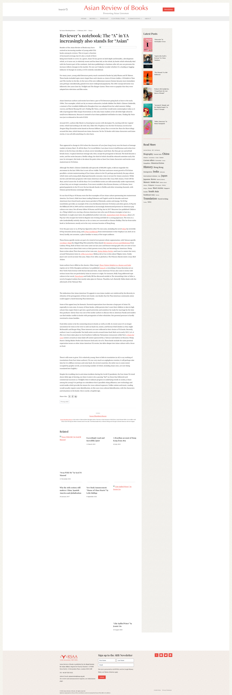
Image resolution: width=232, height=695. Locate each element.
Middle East (155, 182)
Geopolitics (146, 163)
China (165, 153)
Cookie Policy (157, 690)
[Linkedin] (170, 655)
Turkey (145, 202)
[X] (69, 396)
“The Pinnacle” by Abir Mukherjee (161, 73)
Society (145, 192)
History (148, 167)
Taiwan (157, 195)
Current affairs (149, 160)
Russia (150, 188)
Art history (157, 150)
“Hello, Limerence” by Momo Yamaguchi (160, 122)
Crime (157, 157)
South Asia (154, 191)
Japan (164, 175)
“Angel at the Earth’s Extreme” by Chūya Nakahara (160, 58)
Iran (159, 176)
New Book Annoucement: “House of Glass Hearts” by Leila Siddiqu (97, 490)
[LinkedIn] (75, 396)
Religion (145, 188)
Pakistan (145, 185)
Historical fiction (157, 163)
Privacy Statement (167, 690)
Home (84, 19)
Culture (161, 157)
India (156, 171)
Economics (158, 160)
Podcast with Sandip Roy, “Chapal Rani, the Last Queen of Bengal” (161, 91)
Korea (153, 179)
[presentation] (71, 453)
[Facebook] (72, 396)
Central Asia (157, 154)
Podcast (104, 19)
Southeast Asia (149, 195)
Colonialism (152, 157)
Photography (158, 185)
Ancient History (147, 150)
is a (115, 265)
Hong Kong (158, 167)
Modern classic (163, 182)
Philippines (151, 185)
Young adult (64, 401)
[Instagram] (161, 655)
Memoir (146, 182)
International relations (150, 176)
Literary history (161, 179)
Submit (102, 677)
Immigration (147, 172)
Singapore (167, 188)
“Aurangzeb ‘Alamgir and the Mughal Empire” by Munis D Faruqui (161, 107)
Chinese (145, 157)
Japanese (146, 179)
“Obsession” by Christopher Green (160, 40)
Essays (90, 30)
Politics (164, 185)
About (148, 19)
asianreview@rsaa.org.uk (76, 676)
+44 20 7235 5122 (67, 672)
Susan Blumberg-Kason (68, 30)
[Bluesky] (166, 655)
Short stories (158, 188)
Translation (150, 198)
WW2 (149, 202)
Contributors (118, 19)
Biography (148, 154)
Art (153, 150)
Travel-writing (163, 199)
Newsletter (168, 9)
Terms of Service (109, 672)
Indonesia (162, 172)
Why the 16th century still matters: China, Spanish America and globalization (70, 490)
